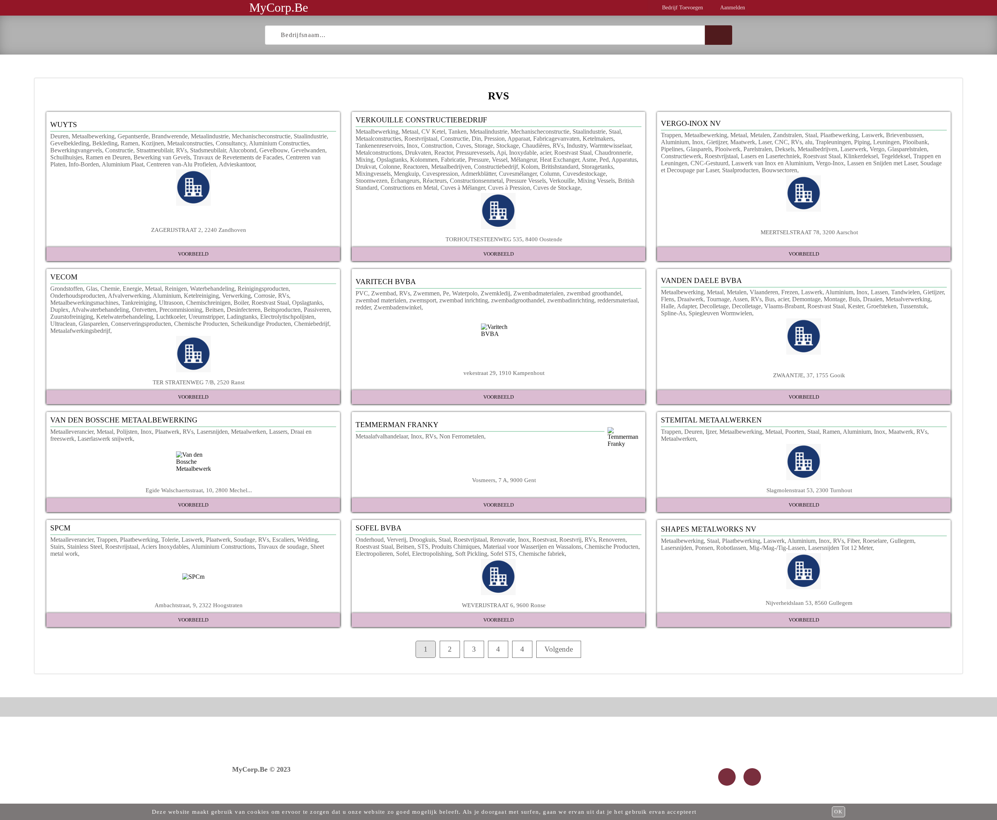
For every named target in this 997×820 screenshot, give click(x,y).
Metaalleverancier (71, 431)
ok (838, 812)
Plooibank (915, 142)
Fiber (853, 540)
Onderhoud (370, 539)
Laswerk (872, 135)
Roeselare (875, 540)
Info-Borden (84, 164)
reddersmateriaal (617, 300)
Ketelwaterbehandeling (124, 316)
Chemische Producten (201, 323)
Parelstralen (757, 149)
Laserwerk (853, 149)
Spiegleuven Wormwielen (720, 313)
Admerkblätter (478, 173)
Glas (91, 288)
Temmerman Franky (397, 425)
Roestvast (544, 539)
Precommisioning (180, 309)
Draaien (873, 299)
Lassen (879, 292)
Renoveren (612, 539)
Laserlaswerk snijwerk (105, 438)
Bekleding (105, 143)
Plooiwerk (727, 149)
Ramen (129, 143)
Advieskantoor (237, 164)
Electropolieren (374, 553)
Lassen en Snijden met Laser (882, 163)
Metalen (760, 135)
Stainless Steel (84, 546)
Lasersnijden (212, 431)
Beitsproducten (282, 309)
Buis (854, 299)
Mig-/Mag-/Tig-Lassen (777, 547)
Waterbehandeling (212, 288)
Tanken (457, 131)
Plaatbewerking (839, 135)
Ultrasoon (171, 302)
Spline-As (673, 313)
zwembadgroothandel (517, 300)
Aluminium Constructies (279, 143)
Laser (765, 142)
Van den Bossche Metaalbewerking (123, 420)
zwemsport (422, 300)
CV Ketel (433, 131)
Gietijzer (716, 142)
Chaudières (536, 145)
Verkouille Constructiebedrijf (421, 120)
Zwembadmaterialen (538, 293)
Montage (835, 299)
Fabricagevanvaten (556, 138)
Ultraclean (63, 323)
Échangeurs (405, 180)
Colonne (389, 166)
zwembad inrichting (463, 300)
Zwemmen (426, 293)
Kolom (529, 166)
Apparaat (518, 138)
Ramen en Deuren (108, 157)
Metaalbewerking (93, 136)
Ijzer (711, 431)
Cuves (463, 145)
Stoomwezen (372, 180)
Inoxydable (523, 152)
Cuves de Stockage (556, 187)
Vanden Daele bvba (701, 280)
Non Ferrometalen (461, 436)
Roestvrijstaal (420, 138)
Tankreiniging (139, 302)
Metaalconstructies (190, 143)
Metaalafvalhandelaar (382, 436)
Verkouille (561, 180)
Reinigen (176, 288)
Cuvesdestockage (584, 173)
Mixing (364, 159)
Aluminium (675, 142)
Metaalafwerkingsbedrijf (80, 330)
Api (501, 152)
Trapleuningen (833, 142)
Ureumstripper (206, 316)
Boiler (241, 302)
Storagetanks (597, 166)
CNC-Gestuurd (709, 163)
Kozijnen (152, 143)
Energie (132, 288)
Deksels (784, 149)
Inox (412, 145)
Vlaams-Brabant (784, 306)
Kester (855, 306)
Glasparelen (93, 323)
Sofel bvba (379, 528)
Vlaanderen (764, 292)
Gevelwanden (308, 150)
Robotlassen (731, 547)
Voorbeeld (193, 254)
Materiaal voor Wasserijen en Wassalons (532, 546)
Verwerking (236, 295)
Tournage (718, 299)
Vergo (877, 149)
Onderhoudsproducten (77, 295)
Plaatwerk (167, 431)
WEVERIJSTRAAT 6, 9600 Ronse (504, 605)
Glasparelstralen (907, 149)
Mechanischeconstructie (261, 136)
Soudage (244, 539)
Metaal (410, 131)
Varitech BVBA (386, 281)
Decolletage (714, 306)
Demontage (806, 299)
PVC (362, 293)
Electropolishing (432, 553)
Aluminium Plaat (122, 164)
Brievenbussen (904, 135)
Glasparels (699, 149)
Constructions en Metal (408, 187)
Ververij (396, 539)
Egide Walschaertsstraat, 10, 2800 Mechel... (199, 490)
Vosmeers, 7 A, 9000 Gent (504, 480)
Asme (589, 159)
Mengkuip (406, 173)
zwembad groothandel (594, 293)
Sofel (402, 553)
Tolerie (169, 539)
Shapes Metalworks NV (708, 529)
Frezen (789, 292)
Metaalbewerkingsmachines (84, 302)
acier (545, 152)
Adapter (686, 306)
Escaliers (283, 539)
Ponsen (704, 547)
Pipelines (672, 149)
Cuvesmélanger (518, 173)
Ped (604, 159)
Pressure (478, 159)
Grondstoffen (66, 288)
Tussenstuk (913, 306)
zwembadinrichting (570, 300)
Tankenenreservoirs (379, 145)
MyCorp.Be (278, 7)
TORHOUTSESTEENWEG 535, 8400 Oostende (504, 239)
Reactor (443, 152)
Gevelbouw (273, 150)
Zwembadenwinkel (397, 307)
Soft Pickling (471, 553)
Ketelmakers (598, 138)
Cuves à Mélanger (462, 187)
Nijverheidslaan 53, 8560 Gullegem (809, 602)
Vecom (64, 277)
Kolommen (424, 159)
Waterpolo (464, 293)
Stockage (507, 145)
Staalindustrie (310, 136)
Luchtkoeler (170, 316)
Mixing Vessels (596, 180)
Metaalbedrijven (451, 166)
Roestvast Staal (573, 152)
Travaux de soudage (282, 546)
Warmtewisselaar (610, 145)
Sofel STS (503, 553)
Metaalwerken (248, 431)
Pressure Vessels (526, 180)
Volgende (558, 649)
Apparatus (624, 159)
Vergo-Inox (830, 163)
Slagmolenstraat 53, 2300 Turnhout (809, 490)
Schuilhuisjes (66, 157)
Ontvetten (144, 309)
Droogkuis (422, 539)
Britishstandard (559, 166)
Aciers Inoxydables (164, 546)
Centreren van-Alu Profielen (181, 164)
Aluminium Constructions (223, 546)
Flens (667, 299)
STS (422, 546)
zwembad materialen (381, 300)
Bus (770, 299)
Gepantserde (133, 136)
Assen (740, 299)
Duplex (59, 309)
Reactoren (415, 166)
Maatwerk (742, 142)
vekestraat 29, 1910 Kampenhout (503, 372)
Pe (446, 293)
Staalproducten (740, 170)
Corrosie (264, 295)
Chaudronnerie (613, 152)
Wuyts (63, 124)
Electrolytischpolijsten (287, 316)
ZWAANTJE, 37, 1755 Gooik (809, 375)
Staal (615, 131)
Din (476, 138)
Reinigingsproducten (263, 288)
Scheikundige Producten (261, 323)
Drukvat (366, 166)
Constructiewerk (681, 156)
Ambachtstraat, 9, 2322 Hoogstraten (199, 605)
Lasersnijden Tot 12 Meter (840, 547)
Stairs (57, 546)
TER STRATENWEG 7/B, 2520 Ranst (199, 382)
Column (550, 173)
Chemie (110, 288)
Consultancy (231, 143)
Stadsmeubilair (208, 150)
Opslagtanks (392, 159)
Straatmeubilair (154, 150)
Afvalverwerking (129, 295)
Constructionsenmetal (476, 180)
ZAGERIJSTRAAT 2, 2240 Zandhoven (198, 229)
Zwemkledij (495, 293)
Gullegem (902, 540)
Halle (667, 306)
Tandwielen (905, 292)
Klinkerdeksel (861, 156)
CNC (781, 142)
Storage (483, 145)
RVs (181, 150)
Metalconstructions (379, 152)
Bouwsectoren (779, 170)
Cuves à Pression (509, 187)
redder (363, 307)
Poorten (794, 431)
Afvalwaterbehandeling (100, 309)
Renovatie (502, 539)
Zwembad (383, 293)
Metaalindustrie (210, 136)
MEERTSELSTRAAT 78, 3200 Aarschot (809, 232)
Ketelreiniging (201, 295)
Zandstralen (787, 135)
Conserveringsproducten (141, 323)
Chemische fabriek (542, 553)
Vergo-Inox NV (691, 123)
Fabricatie (453, 159)
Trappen (671, 135)
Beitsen (214, 309)
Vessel (499, 159)
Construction (437, 145)
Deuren (59, 136)
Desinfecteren (244, 309)
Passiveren (317, 309)
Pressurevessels (475, 152)
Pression (494, 138)
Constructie (119, 150)
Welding (307, 539)
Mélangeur (524, 159)
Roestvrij (570, 539)
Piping (862, 142)
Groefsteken (882, 306)
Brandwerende (169, 136)
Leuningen (886, 142)
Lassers (278, 431)
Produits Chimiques (456, 546)
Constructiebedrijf (496, 166)
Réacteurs (435, 180)
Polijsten (126, 431)
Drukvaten (418, 152)
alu (808, 142)
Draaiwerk (690, 299)
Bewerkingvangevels (76, 150)
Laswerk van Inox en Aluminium (772, 163)
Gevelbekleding (69, 143)
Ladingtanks (242, 316)
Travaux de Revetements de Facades (238, 157)
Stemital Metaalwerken (711, 420)
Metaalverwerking (908, 299)
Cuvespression (440, 173)
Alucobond (242, 150)
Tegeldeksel (895, 156)
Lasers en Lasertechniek (770, 156)
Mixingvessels (373, 173)
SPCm (60, 528)
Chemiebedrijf (311, 323)
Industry (577, 145)
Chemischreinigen (208, 302)
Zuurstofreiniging (71, 316)
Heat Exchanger (559, 159)
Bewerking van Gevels (162, 157)
